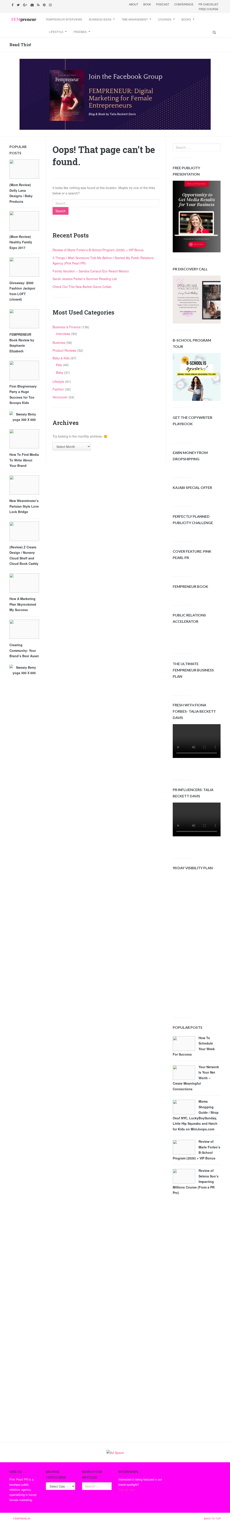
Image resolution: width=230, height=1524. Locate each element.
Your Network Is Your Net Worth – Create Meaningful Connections (196, 1078)
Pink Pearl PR (18, 1479)
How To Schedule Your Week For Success (194, 1046)
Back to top (212, 1518)
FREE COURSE (208, 9)
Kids (59, 365)
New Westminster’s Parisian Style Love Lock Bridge (24, 506)
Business (59, 342)
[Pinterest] (45, 4)
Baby (59, 372)
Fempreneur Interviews (64, 19)
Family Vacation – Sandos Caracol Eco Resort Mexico (91, 271)
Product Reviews (64, 350)
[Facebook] (13, 4)
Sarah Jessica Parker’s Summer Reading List (85, 278)
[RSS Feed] (39, 4)
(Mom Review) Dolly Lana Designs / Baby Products (21, 193)
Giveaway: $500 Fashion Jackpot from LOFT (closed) (22, 291)
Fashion (58, 389)
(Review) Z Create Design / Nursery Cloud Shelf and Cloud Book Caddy (23, 555)
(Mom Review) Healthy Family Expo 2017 (20, 242)
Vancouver (60, 397)
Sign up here (126, 1489)
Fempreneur (21, 1518)
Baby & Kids (61, 358)
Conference (183, 4)
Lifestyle (56, 32)
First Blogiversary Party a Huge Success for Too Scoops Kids (23, 394)
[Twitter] (19, 4)
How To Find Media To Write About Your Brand (24, 460)
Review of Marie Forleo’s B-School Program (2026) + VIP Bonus (98, 250)
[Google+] (25, 4)
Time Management (135, 19)
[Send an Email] (33, 4)
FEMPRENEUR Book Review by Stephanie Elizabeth (21, 342)
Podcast (162, 4)
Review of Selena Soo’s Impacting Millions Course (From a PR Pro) (196, 1181)
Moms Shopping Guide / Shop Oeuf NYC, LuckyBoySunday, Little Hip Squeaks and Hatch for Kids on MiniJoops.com (196, 1115)
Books (186, 19)
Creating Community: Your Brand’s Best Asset (24, 650)
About (133, 4)
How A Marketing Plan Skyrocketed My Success (22, 604)
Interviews (63, 333)
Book (147, 4)
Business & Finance (67, 327)
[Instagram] (51, 4)
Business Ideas (100, 19)
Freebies (80, 32)
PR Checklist (208, 4)
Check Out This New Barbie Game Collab (82, 286)
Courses (164, 19)
